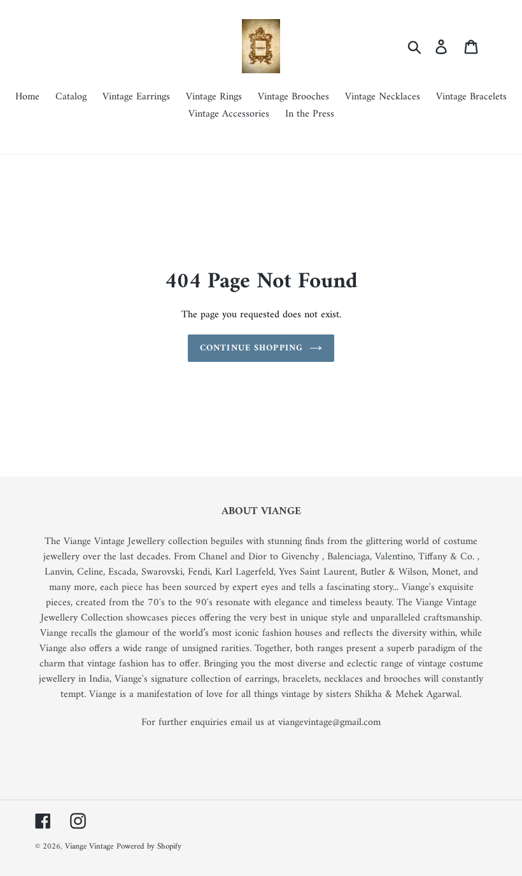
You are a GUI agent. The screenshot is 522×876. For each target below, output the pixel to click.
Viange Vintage (89, 846)
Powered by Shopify (148, 846)
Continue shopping (251, 348)
